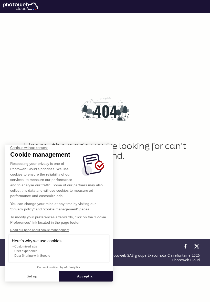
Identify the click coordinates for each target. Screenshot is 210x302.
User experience (25, 251)
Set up (32, 276)
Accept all (85, 276)
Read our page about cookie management (39, 230)
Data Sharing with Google (32, 255)
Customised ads (25, 246)
